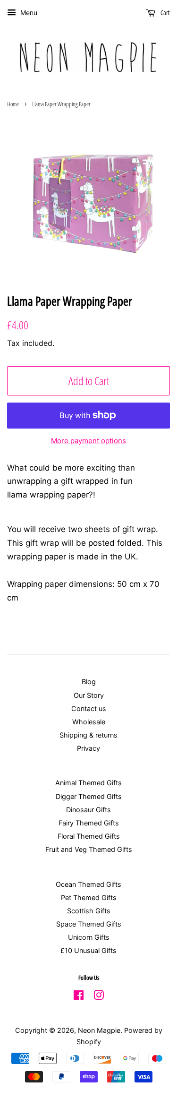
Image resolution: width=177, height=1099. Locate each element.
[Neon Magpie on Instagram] (98, 997)
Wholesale (88, 722)
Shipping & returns (88, 735)
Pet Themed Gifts (89, 897)
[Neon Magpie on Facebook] (78, 997)
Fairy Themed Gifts (89, 823)
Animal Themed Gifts (88, 783)
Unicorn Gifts (89, 937)
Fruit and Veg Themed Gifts (88, 849)
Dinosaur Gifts (88, 810)
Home (13, 104)
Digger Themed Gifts (89, 796)
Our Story (89, 695)
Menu (27, 13)
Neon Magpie (99, 1030)
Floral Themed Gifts (89, 836)
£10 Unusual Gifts (88, 950)
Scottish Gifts (88, 911)
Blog (89, 682)
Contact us (88, 708)
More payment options (88, 440)
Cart (164, 12)
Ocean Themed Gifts (88, 884)
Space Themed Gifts (88, 924)
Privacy (88, 748)
